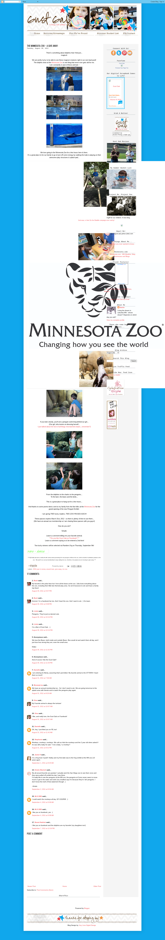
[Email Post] (68, 566)
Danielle (37, 670)
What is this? (121, 283)
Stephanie (38, 739)
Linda (36, 611)
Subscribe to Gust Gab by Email (118, 299)
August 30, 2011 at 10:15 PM (42, 617)
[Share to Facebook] (78, 566)
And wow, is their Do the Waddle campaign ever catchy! (96, 220)
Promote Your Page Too (121, 68)
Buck (36, 580)
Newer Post (32, 886)
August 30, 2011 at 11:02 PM (42, 650)
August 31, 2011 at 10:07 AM (42, 706)
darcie (122, 307)
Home (65, 886)
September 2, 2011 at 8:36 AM (43, 789)
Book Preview (112, 106)
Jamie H (38, 755)
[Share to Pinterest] (80, 566)
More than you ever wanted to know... (121, 244)
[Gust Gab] (122, 66)
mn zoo (64, 569)
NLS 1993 (38, 796)
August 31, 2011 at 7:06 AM (42, 678)
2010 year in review (39, 569)
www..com (121, 264)
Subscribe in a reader (112, 375)
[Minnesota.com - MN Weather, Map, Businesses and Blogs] (122, 256)
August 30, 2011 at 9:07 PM (42, 591)
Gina (35, 700)
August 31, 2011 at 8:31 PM (42, 748)
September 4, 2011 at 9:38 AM (43, 802)
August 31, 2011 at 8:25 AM (42, 693)
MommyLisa (38, 685)
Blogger (86, 908)
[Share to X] (76, 566)
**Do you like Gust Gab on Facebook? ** (64, 538)
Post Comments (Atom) (45, 890)
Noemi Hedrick (40, 822)
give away (58, 569)
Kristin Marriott (40, 770)
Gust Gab (121, 63)
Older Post (97, 886)
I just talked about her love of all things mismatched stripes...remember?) (64, 427)
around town (50, 569)
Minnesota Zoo (57, 62)
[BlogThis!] (74, 566)
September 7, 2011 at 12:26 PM (43, 828)
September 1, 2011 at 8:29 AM (43, 763)
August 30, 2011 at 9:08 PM (42, 604)
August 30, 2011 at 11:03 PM (42, 663)
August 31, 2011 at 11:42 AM (42, 732)
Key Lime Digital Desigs (87, 925)
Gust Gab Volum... (114, 95)
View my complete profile (115, 320)
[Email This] (72, 566)
